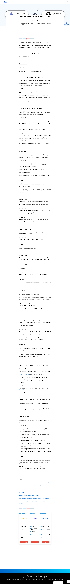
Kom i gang (24, 542)
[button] (67, 2)
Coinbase (24, 389)
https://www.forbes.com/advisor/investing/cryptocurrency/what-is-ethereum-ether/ (35, 485)
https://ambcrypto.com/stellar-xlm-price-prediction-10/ (29, 495)
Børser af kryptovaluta (25, 374)
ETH (30, 45)
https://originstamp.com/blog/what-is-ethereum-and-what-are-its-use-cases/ (34, 482)
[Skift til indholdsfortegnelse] (25, 63)
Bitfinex (46, 374)
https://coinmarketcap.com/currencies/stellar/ (27, 488)
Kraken (27, 375)
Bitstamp (22, 375)
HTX (44, 388)
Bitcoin (48, 101)
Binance (20, 389)
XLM (34, 45)
